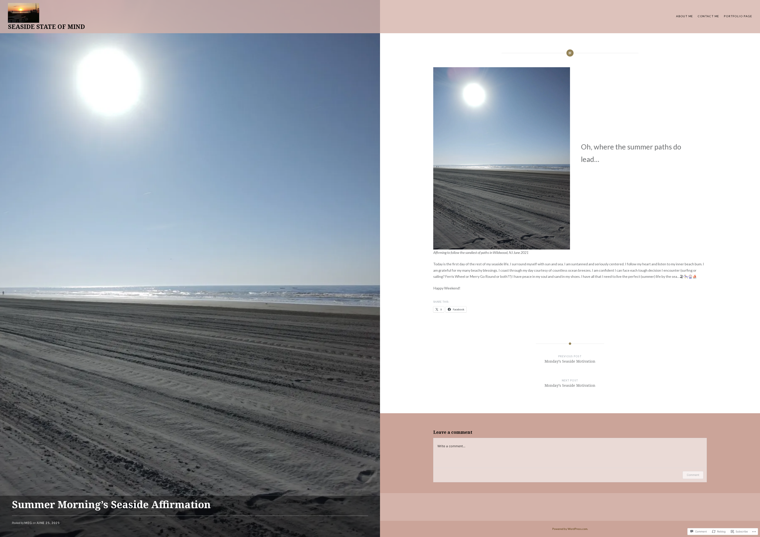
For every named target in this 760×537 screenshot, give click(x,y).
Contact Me (708, 16)
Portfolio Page (738, 16)
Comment (693, 474)
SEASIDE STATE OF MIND (46, 27)
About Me (684, 16)
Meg (28, 523)
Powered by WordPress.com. (570, 528)
